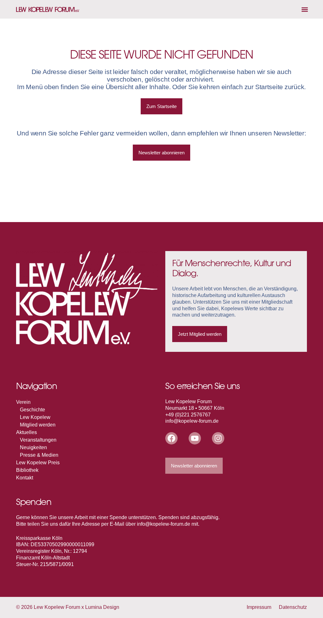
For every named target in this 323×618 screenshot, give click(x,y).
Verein (23, 402)
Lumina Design (102, 607)
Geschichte (32, 409)
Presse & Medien (39, 455)
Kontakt (24, 477)
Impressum (259, 607)
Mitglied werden (38, 424)
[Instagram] (218, 438)
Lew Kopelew (35, 417)
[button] (305, 9)
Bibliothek (27, 470)
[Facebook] (171, 438)
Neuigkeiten (33, 447)
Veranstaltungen (38, 440)
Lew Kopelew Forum (57, 607)
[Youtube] (195, 438)
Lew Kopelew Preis (38, 462)
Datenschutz (293, 607)
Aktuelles (26, 432)
